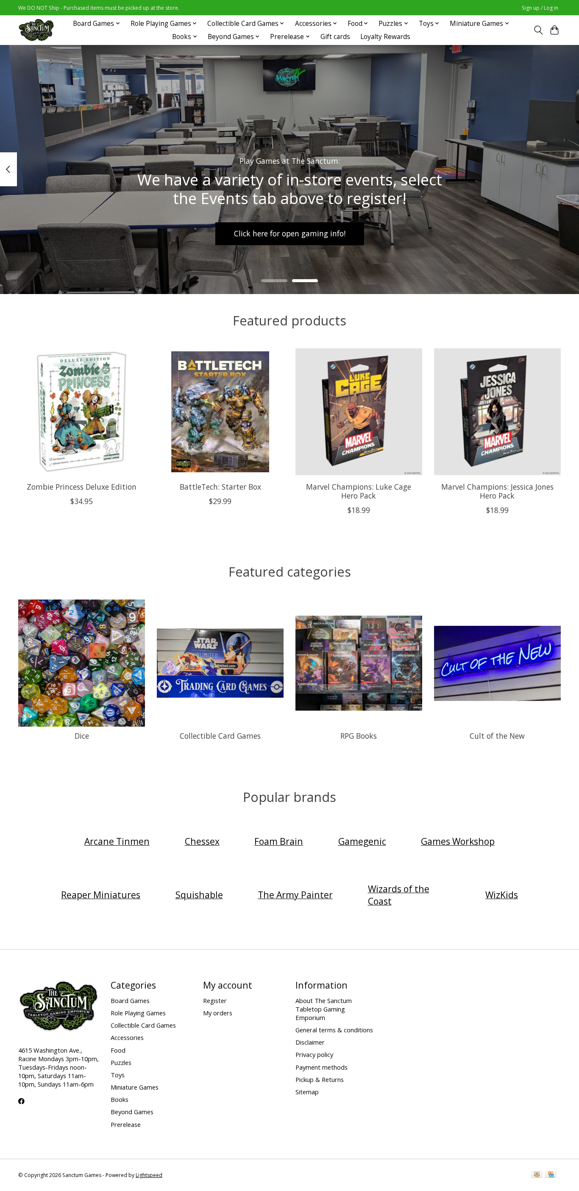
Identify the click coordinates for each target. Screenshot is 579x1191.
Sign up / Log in (540, 7)
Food (118, 1050)
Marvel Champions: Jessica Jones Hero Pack (497, 491)
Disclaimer (310, 1042)
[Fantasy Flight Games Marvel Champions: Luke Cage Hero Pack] (358, 411)
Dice (82, 736)
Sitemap (307, 1091)
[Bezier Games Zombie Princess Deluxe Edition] (81, 411)
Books (119, 1099)
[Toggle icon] (538, 30)
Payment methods (321, 1067)
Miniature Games (135, 1087)
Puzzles (121, 1062)
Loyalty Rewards (385, 36)
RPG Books (358, 736)
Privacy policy (314, 1054)
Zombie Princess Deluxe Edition (81, 487)
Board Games (130, 1000)
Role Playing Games (138, 1013)
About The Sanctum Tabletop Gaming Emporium (323, 1009)
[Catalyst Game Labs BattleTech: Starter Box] (220, 411)
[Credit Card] (551, 1175)
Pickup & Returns (319, 1079)
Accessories (127, 1037)
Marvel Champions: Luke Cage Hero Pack (358, 491)
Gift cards (335, 36)
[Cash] (537, 1175)
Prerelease (126, 1124)
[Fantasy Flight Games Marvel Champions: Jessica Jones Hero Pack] (497, 411)
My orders (217, 1013)
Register (215, 1000)
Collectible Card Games (220, 736)
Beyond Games (132, 1111)
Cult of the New (497, 736)
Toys (118, 1074)
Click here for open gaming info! (289, 233)
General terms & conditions (334, 1030)
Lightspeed (149, 1175)
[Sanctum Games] (36, 30)
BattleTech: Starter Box (220, 487)
